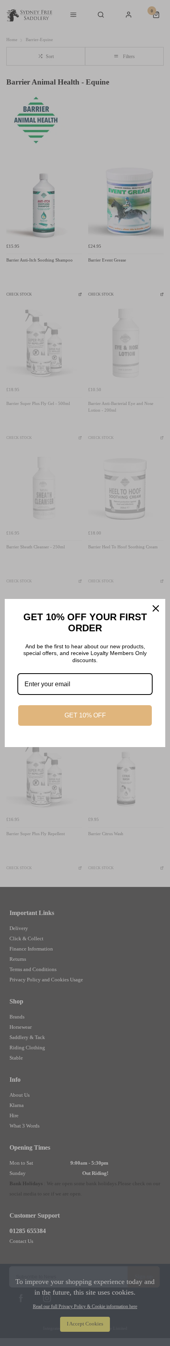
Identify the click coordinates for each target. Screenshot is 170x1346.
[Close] (155, 608)
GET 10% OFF (85, 715)
